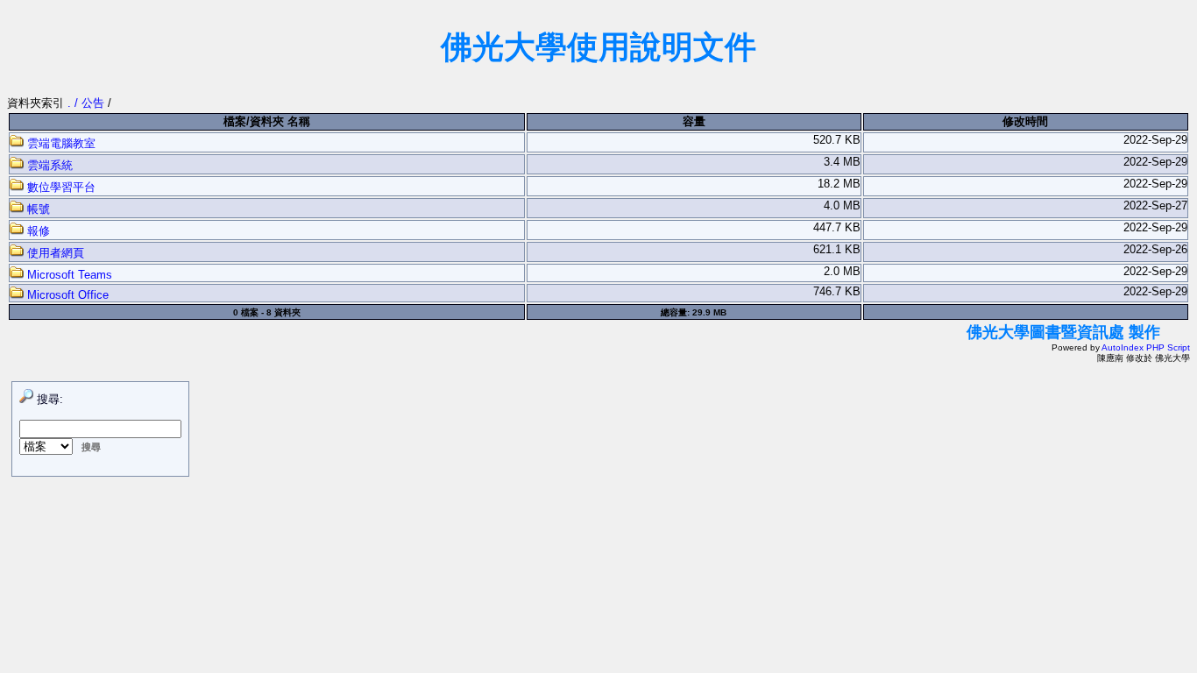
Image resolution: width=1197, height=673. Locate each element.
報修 (37, 230)
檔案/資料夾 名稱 (266, 121)
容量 (694, 121)
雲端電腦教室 (60, 143)
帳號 (37, 209)
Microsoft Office (66, 294)
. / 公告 (87, 103)
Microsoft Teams (68, 274)
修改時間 (1025, 121)
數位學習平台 (60, 187)
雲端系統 (48, 165)
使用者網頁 (54, 252)
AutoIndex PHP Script (1145, 347)
